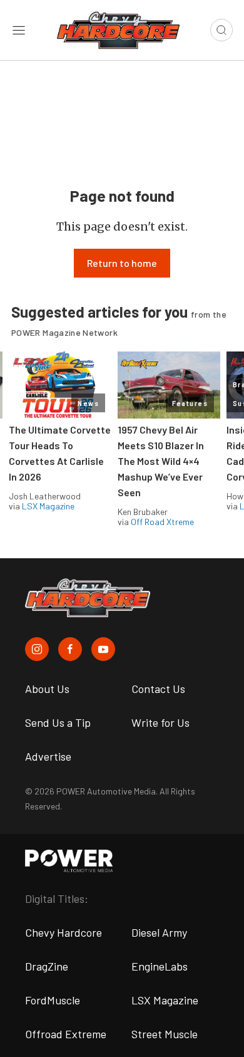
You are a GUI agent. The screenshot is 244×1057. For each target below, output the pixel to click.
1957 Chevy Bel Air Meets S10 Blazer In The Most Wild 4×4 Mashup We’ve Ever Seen (161, 461)
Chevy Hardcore (63, 932)
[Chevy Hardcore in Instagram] (37, 649)
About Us (47, 688)
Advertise (48, 756)
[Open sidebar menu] (18, 30)
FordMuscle (52, 1000)
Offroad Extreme (65, 1034)
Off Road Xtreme (162, 521)
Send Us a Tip (58, 722)
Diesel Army (159, 932)
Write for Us (160, 722)
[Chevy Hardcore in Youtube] (103, 649)
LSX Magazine (48, 506)
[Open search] (221, 30)
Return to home (122, 263)
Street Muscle (164, 1034)
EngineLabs (159, 966)
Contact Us (158, 688)
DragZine (46, 966)
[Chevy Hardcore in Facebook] (70, 649)
